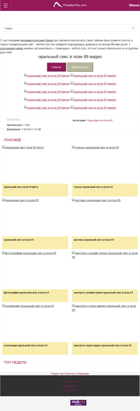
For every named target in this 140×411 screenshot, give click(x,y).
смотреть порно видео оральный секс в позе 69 (103, 345)
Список (56, 67)
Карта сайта (70, 381)
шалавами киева (11, 48)
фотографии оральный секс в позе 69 (26, 292)
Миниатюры (80, 67)
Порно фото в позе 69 (99, 120)
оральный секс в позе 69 (19, 239)
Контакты (70, 390)
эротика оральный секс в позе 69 (94, 239)
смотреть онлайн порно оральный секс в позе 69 (103, 292)
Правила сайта (70, 385)
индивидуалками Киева (37, 40)
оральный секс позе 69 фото (21, 187)
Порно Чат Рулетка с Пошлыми (70, 373)
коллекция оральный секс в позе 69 (25, 345)
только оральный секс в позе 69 (93, 187)
